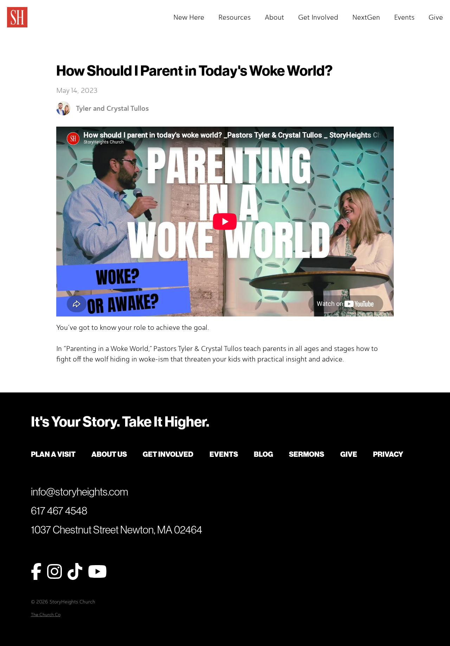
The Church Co (45, 614)
